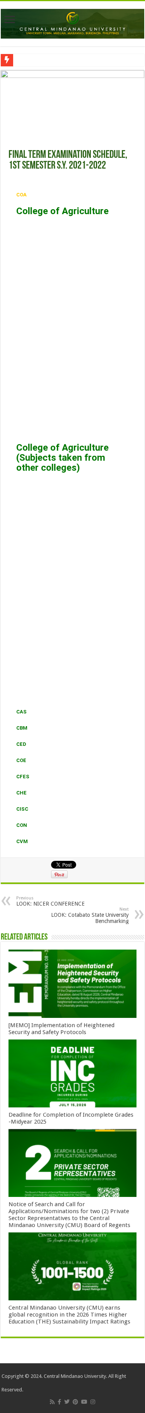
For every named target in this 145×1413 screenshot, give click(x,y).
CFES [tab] (22, 776)
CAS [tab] (21, 712)
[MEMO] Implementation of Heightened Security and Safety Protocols (61, 1029)
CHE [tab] (21, 793)
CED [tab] (21, 744)
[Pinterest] (75, 1401)
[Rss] (52, 1401)
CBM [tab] (21, 728)
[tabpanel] (72, 453)
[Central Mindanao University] (72, 22)
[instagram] (93, 1401)
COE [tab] (21, 760)
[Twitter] (66, 1401)
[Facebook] (59, 1401)
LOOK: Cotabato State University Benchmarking (90, 915)
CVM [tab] (22, 841)
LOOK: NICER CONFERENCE (50, 901)
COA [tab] (21, 195)
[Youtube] (84, 1401)
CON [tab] (21, 825)
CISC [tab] (22, 809)
